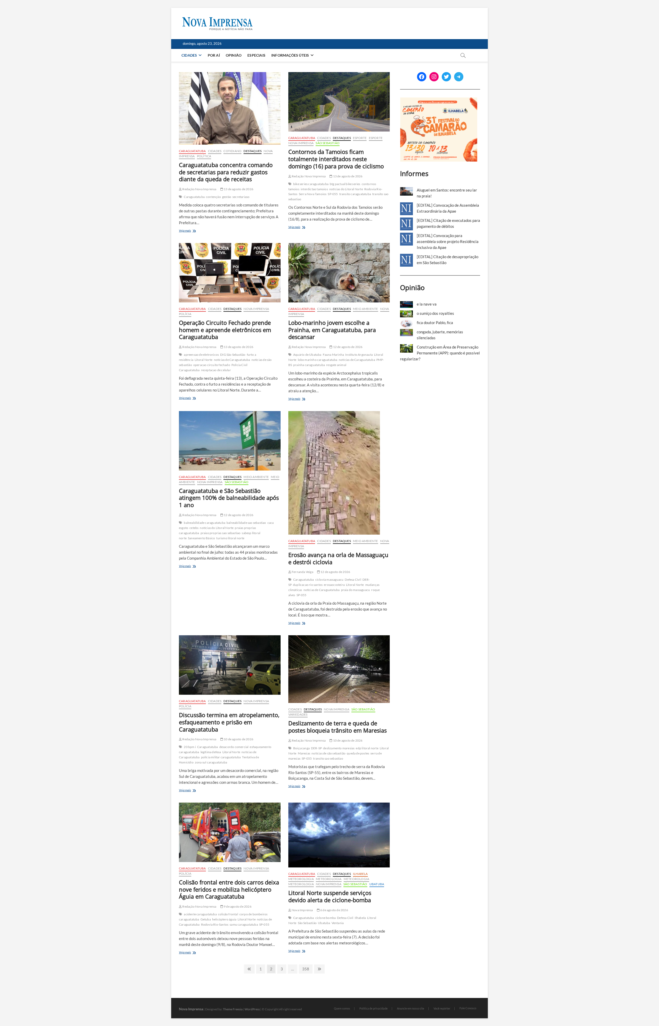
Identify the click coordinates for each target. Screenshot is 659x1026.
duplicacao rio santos (308, 585)
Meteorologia (301, 879)
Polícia (185, 314)
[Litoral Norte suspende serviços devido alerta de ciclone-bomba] (339, 835)
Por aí (214, 55)
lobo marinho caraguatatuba (317, 360)
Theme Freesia (232, 1009)
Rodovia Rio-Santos (215, 924)
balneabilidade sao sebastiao (246, 523)
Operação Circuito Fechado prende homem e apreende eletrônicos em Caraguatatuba (225, 330)
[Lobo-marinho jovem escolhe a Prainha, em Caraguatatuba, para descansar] (339, 272)
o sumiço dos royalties (435, 313)
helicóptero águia (224, 919)
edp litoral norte (367, 748)
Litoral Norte (204, 360)
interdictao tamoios (314, 189)
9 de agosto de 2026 (237, 906)
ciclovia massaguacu (329, 579)
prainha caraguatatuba (309, 365)
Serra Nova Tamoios (313, 194)
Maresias (304, 753)
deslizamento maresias (338, 748)
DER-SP (316, 748)
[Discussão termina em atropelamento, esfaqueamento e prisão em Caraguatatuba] (230, 665)
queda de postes (358, 753)
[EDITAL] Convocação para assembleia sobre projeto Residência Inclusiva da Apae (448, 241)
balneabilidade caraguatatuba (204, 523)
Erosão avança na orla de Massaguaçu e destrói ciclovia (338, 558)
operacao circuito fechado (211, 365)
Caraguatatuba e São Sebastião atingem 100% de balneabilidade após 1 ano (229, 498)
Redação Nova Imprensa (199, 189)
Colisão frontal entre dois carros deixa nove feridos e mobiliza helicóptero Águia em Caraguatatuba (229, 889)
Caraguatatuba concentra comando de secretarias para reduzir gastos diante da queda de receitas (226, 172)
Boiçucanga (301, 748)
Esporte (360, 138)
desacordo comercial (234, 747)
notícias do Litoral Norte (346, 189)
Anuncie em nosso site (410, 1008)
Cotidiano (232, 151)
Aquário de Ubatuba (307, 355)
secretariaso (240, 197)
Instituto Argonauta (359, 355)
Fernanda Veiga (302, 572)
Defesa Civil (353, 579)
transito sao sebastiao (328, 758)
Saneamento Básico (201, 538)
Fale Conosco (467, 1008)
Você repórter (441, 1008)
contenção (213, 197)
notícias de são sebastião (328, 753)
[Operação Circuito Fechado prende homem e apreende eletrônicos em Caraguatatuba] (230, 272)
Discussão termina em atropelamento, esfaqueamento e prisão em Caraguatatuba (229, 722)
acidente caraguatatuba (200, 914)
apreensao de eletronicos (201, 355)
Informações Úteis (290, 55)
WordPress (252, 1009)
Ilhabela (360, 874)
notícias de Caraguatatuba (232, 360)
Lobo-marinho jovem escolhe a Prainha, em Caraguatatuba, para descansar (332, 330)
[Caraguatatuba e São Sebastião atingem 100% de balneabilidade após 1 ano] (230, 441)
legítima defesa (211, 752)
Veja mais (194, 231)
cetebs (193, 528)
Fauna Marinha (333, 355)
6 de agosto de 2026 (334, 910)
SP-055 (333, 194)
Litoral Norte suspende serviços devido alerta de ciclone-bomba (329, 896)
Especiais (256, 55)
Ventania (338, 923)
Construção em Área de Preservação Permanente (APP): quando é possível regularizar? (440, 353)
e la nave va (427, 304)
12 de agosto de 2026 (347, 347)
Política (204, 156)
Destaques (253, 151)
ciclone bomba (325, 918)
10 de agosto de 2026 (238, 739)
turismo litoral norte (230, 538)
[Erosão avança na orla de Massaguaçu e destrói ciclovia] (339, 473)
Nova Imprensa (301, 143)
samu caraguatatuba (244, 924)
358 (306, 968)
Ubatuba (376, 884)
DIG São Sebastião (232, 355)
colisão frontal (228, 914)
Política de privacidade (373, 1008)
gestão (226, 197)
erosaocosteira (334, 585)
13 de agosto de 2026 (238, 189)
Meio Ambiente (365, 309)
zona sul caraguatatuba (211, 762)
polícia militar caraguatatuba (221, 757)
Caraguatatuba (192, 151)
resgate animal (336, 365)
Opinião (233, 55)
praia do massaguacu (355, 590)
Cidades (189, 55)
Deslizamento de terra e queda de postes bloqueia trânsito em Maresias (337, 726)
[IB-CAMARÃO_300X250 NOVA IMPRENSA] (438, 100)
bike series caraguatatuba (310, 184)
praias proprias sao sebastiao (221, 533)
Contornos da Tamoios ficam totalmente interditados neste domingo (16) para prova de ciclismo (336, 159)
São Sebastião (328, 143)
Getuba (206, 919)
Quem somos (342, 1008)
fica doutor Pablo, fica (435, 322)
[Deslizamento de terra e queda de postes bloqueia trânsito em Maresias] (339, 669)
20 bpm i (190, 747)
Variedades (298, 714)
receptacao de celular (216, 370)
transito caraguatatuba (355, 194)
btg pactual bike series (345, 184)
